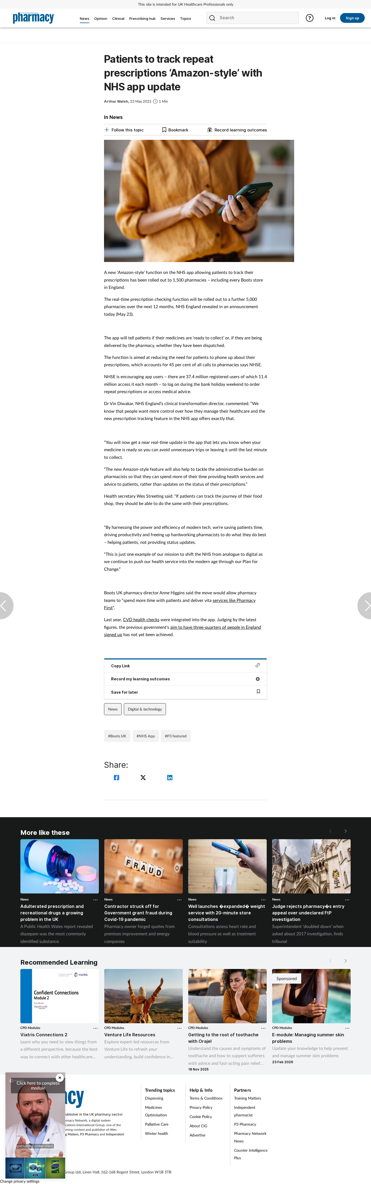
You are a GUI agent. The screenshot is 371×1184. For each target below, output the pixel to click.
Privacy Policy (201, 1107)
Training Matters (66, 1134)
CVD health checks (141, 619)
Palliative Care (156, 1124)
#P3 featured (176, 736)
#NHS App (146, 736)
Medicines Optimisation (156, 1111)
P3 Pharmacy (89, 1134)
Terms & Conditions (206, 1098)
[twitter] (144, 778)
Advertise (197, 1135)
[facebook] (117, 778)
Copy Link (120, 666)
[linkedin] (170, 778)
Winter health (156, 1133)
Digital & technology (145, 709)
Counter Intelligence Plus (251, 1154)
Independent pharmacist (244, 1111)
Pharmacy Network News (250, 1137)
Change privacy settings (19, 1181)
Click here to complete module (38, 1085)
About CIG (198, 1125)
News (113, 709)
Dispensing (154, 1098)
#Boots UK (117, 736)
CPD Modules (30, 1028)
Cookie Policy (201, 1116)
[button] (345, 831)
